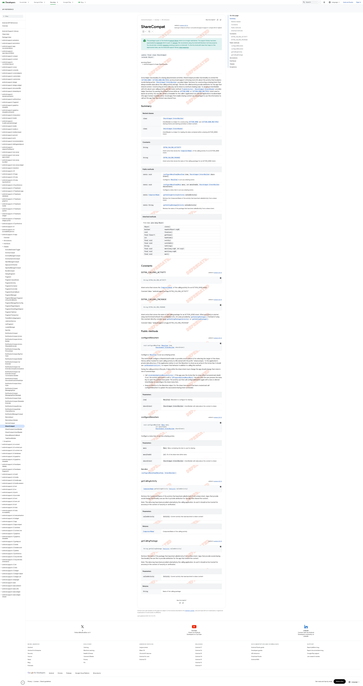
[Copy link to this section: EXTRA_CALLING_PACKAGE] (168, 299)
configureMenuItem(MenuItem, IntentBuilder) (159, 473)
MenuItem (181, 174)
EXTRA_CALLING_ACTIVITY (172, 147)
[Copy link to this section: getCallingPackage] (159, 541)
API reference (8, 9)
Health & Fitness (88, 653)
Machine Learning (89, 650)
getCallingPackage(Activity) (178, 319)
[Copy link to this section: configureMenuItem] (160, 338)
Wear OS (142, 650)
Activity (181, 195)
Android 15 (198, 653)
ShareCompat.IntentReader (205, 89)
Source (30, 656)
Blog (82, 2)
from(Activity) (187, 89)
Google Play (67, 2)
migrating (166, 45)
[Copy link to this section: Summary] (153, 106)
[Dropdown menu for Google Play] (73, 2)
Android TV (142, 659)
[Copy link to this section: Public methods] (160, 331)
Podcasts (30, 665)
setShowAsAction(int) (152, 365)
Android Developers (146, 20)
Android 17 (198, 647)
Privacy (86, 659)
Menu (179, 185)
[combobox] (311, 2)
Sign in (358, 2)
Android (30, 647)
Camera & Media (89, 656)
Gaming (86, 647)
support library (174, 40)
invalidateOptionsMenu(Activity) (160, 375)
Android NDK (255, 659)
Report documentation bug (315, 650)
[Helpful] (217, 19)
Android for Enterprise (34, 650)
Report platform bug (313, 647)
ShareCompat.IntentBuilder (166, 82)
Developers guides (256, 650)
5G (84, 662)
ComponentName (186, 151)
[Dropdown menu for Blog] (86, 2)
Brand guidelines (45, 681)
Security (30, 653)
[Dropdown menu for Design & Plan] (45, 2)
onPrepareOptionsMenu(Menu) (182, 377)
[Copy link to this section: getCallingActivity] (159, 481)
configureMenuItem (170, 174)
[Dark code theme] (221, 278)
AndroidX (159, 43)
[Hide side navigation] (23, 682)
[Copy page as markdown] (149, 31)
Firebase (68, 673)
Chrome (60, 673)
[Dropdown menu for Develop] (58, 2)
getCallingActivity (170, 195)
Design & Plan (38, 2)
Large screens (143, 647)
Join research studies (313, 656)
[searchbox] (12, 16)
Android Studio (348, 2)
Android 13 (198, 659)
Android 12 (198, 662)
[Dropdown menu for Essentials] (29, 2)
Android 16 (198, 650)
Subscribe (340, 681)
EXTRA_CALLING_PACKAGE (171, 157)
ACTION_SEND (146, 80)
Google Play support (313, 653)
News (29, 659)
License (36, 681)
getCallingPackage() (199, 317)
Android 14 (198, 656)
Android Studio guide (257, 647)
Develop (53, 2)
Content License (189, 610)
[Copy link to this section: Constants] (154, 266)
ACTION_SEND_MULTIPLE (161, 80)
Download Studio (256, 656)
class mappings (184, 47)
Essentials (23, 2)
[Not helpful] (220, 19)
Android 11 (198, 665)
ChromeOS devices (145, 653)
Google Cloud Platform (82, 673)
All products (97, 673)
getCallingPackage (170, 205)
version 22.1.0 (184, 25)
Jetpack (175, 43)
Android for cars (144, 656)
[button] (12, 40)
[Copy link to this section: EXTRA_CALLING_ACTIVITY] (168, 272)
